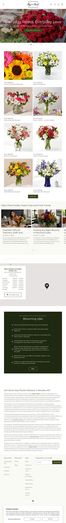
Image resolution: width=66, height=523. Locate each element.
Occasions (7, 467)
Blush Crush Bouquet (10, 156)
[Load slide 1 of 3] (28, 44)
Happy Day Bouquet (39, 84)
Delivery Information (28, 475)
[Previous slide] (24, 44)
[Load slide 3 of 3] (33, 44)
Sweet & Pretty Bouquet (40, 156)
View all (33, 196)
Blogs (16, 465)
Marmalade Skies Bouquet (12, 192)
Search (17, 461)
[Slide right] (36, 250)
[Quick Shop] (51, 4)
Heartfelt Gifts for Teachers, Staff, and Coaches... (12, 231)
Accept (32, 519)
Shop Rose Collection (33, 30)
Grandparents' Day (8, 462)
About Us (6, 474)
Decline (50, 519)
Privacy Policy (55, 515)
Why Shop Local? (28, 470)
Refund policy (29, 483)
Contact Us (28, 465)
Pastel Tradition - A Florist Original (44, 120)
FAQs (26, 461)
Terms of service (27, 494)
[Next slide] (37, 44)
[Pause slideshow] (41, 44)
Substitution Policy (28, 488)
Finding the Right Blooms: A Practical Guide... (46, 231)
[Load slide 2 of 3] (31, 44)
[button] (3, 4)
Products (6, 471)
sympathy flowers (18, 419)
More (33, 369)
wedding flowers (34, 436)
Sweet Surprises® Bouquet (12, 120)
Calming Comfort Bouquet (41, 192)
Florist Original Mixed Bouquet (13, 84)
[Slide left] (29, 250)
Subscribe (57, 462)
